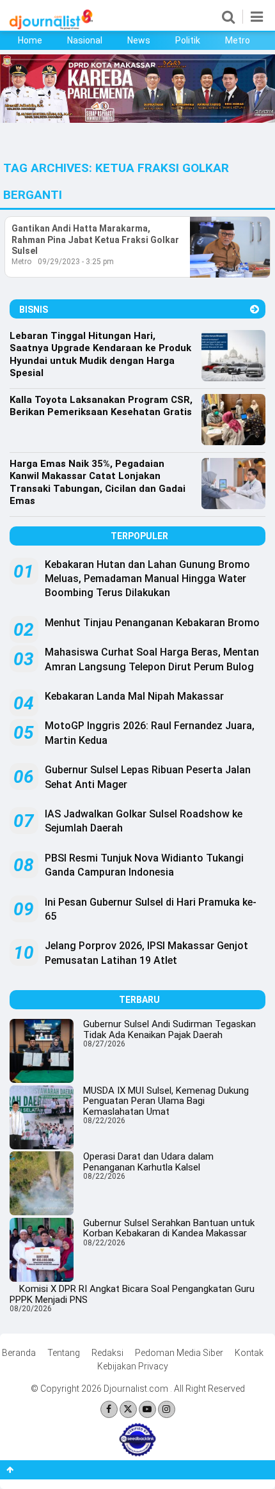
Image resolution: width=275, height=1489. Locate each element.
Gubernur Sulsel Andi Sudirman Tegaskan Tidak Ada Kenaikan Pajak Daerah (169, 1029)
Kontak (249, 1353)
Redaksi (107, 1353)
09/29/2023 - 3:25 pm (76, 261)
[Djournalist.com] (51, 26)
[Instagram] (166, 1409)
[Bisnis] (254, 309)
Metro (237, 40)
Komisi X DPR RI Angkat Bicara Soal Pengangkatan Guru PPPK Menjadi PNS (132, 1294)
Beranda (19, 1353)
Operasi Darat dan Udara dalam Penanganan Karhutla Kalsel (148, 1162)
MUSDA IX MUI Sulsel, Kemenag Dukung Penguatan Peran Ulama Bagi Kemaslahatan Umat (166, 1101)
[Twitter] (128, 1409)
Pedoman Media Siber (179, 1353)
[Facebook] (109, 1409)
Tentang (63, 1353)
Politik (187, 40)
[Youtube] (147, 1409)
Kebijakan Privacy (132, 1366)
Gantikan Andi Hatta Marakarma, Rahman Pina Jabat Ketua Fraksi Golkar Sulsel (95, 239)
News (138, 40)
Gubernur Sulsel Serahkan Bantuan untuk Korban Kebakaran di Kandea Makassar (169, 1228)
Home (30, 40)
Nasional (84, 40)
